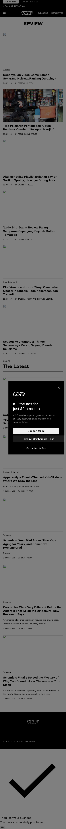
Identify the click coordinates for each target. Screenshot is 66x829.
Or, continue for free (36, 448)
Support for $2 (36, 431)
